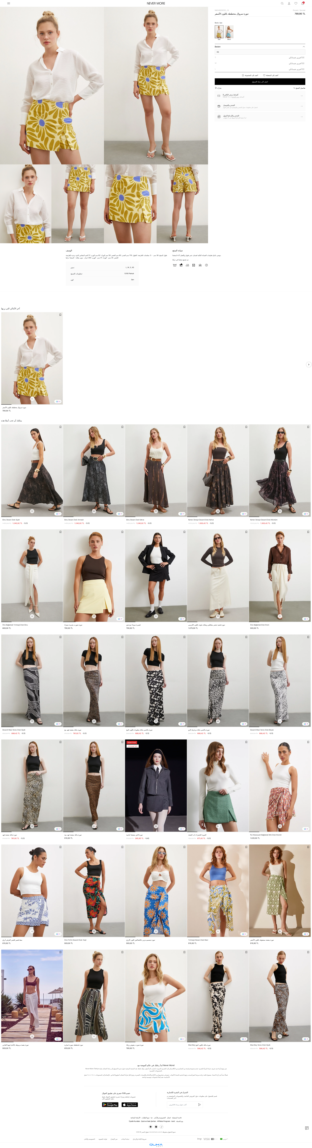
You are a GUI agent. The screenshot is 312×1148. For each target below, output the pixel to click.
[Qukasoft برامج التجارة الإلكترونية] (156, 1145)
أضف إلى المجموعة (251, 75)
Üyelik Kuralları (134, 1121)
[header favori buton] (296, 3)
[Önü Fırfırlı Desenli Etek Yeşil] (94, 890)
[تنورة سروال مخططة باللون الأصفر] (32, 358)
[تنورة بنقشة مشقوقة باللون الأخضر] (280, 890)
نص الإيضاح (114, 1139)
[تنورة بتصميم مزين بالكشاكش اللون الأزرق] (156, 890)
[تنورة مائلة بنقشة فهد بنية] (94, 785)
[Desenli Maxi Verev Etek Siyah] (32, 680)
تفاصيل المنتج (300, 88)
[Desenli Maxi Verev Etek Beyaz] (280, 680)
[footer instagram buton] (156, 1127)
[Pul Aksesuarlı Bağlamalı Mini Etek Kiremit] (280, 785)
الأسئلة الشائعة (135, 1118)
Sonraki (302, 10)
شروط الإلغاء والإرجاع (139, 1139)
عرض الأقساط (235, 97)
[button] (303, 3)
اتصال (169, 1118)
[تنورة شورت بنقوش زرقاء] (156, 996)
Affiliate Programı (163, 1121)
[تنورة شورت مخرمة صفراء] (94, 575)
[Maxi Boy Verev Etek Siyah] (280, 996)
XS (218, 52)
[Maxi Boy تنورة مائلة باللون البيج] (218, 996)
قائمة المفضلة (176, 1118)
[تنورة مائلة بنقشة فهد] (32, 785)
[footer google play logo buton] (110, 1104)
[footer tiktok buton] (161, 1127)
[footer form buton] (199, 1104)
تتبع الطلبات (146, 1118)
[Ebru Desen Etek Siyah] (32, 470)
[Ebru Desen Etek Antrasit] (94, 470)
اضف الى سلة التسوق (260, 82)
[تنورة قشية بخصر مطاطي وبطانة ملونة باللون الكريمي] (218, 575)
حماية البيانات (125, 1139)
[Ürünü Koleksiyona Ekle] (60, 314)
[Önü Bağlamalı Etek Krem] (280, 575)
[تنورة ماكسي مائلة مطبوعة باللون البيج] (156, 680)
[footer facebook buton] (150, 1127)
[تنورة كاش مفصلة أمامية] (156, 785)
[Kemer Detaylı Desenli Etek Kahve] (218, 470)
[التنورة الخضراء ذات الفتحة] (218, 785)
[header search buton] (282, 3)
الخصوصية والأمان (160, 1118)
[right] (309, 364)
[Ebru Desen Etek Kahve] (156, 470)
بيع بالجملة (179, 1121)
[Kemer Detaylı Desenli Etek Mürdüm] (280, 470)
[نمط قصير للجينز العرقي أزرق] (32, 890)
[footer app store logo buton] (130, 1104)
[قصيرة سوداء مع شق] (156, 575)
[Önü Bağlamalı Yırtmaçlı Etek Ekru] (32, 575)
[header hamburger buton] (8, 3)
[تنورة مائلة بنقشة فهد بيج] (94, 680)
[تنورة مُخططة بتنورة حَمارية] (94, 996)
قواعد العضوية (103, 1139)
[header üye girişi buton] (289, 3)
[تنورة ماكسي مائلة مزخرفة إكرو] (218, 680)
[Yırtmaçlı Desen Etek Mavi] (218, 890)
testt (173, 1121)
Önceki (295, 10)
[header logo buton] (156, 3)
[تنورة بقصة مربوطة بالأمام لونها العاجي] (32, 996)
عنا (152, 1118)
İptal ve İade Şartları (148, 1121)
